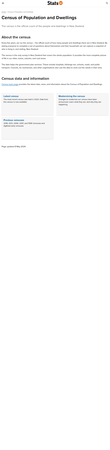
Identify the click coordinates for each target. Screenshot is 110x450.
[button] (27, 104)
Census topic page (10, 84)
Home (4, 12)
